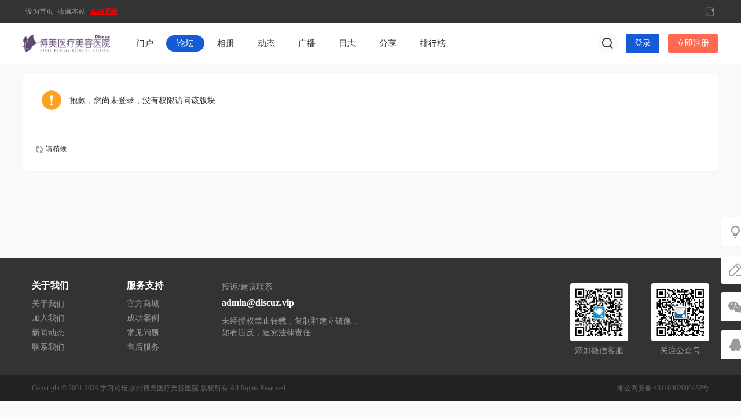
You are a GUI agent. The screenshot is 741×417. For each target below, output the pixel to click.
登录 (642, 43)
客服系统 (104, 12)
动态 (266, 43)
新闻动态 (48, 332)
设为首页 (39, 12)
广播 (307, 43)
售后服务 (143, 347)
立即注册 (693, 43)
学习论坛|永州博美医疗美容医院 (149, 388)
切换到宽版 (710, 11)
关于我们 (48, 303)
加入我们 (48, 318)
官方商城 (143, 303)
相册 (225, 43)
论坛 (185, 43)
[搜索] (607, 43)
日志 (347, 43)
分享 (388, 43)
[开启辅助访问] (691, 11)
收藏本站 (72, 12)
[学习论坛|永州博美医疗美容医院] (66, 43)
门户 (144, 43)
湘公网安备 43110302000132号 (663, 388)
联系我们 (48, 347)
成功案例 (143, 318)
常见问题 (143, 332)
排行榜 (433, 43)
